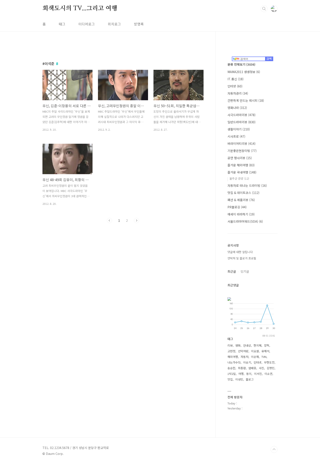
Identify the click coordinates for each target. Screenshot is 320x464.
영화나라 (237, 107)
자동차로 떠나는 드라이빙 (247, 185)
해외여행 (232, 357)
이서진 (258, 374)
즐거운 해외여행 (241, 165)
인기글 (245, 271)
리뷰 (230, 345)
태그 (62, 24)
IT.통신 (235, 79)
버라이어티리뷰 (241, 143)
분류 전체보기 (241, 64)
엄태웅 (252, 368)
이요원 (255, 351)
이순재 (255, 357)
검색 (264, 8)
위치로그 (114, 24)
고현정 (231, 351)
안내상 (247, 345)
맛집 (230, 379)
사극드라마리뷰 (241, 115)
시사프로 (236, 136)
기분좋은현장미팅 (242, 151)
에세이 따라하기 (241, 214)
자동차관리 (237, 93)
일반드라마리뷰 (241, 122)
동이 (248, 374)
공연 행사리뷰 (239, 158)
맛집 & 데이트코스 (243, 192)
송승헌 (231, 368)
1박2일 (231, 374)
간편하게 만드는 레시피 (245, 100)
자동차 (244, 357)
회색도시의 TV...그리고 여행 (79, 8)
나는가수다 (234, 362)
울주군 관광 (239, 178)
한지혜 (257, 345)
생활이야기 (238, 129)
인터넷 (235, 86)
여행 (241, 374)
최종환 (242, 368)
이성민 (239, 379)
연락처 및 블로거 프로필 (241, 258)
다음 (136, 220)
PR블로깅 (237, 207)
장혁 (266, 345)
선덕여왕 (243, 351)
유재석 (265, 351)
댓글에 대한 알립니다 (240, 252)
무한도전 (269, 362)
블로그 (250, 379)
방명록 (139, 24)
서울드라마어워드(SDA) (245, 221)
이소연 (268, 374)
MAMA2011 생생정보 (243, 72)
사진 (261, 368)
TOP (274, 449)
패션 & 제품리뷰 (241, 200)
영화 (238, 345)
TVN (263, 357)
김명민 (271, 368)
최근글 (231, 271)
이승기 (247, 362)
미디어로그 (86, 24)
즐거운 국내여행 (241, 172)
